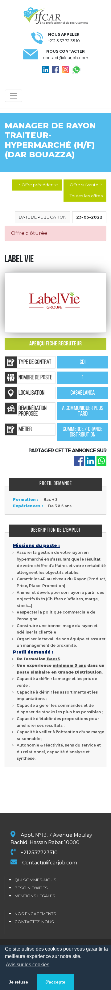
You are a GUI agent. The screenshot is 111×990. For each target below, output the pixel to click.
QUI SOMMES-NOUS (35, 879)
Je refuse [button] (18, 982)
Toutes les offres (86, 195)
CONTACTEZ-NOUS (34, 921)
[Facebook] (79, 460)
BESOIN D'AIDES (31, 887)
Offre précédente (38, 184)
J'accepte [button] (55, 982)
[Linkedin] (90, 460)
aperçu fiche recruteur (55, 344)
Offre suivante (86, 184)
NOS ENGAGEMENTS (35, 913)
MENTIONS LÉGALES (34, 895)
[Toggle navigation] (13, 96)
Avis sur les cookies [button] (27, 964)
